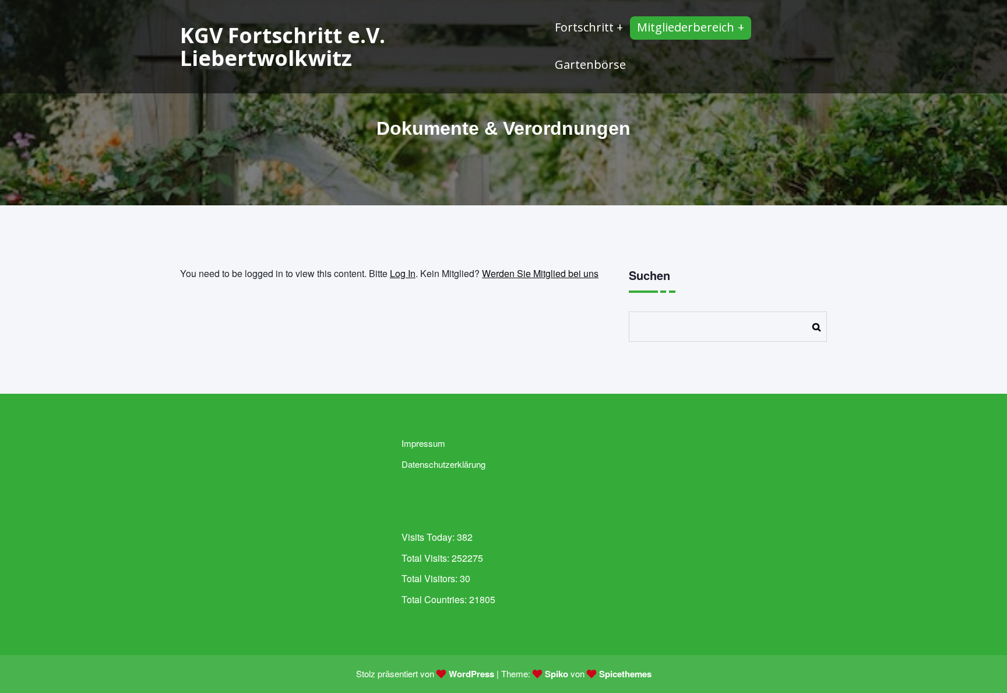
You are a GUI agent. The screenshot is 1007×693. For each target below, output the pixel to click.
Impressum (423, 443)
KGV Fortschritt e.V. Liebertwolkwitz (282, 46)
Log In (403, 273)
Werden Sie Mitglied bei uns (540, 273)
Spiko (556, 673)
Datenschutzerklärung (443, 464)
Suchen (649, 275)
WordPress (471, 673)
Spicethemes (625, 673)
